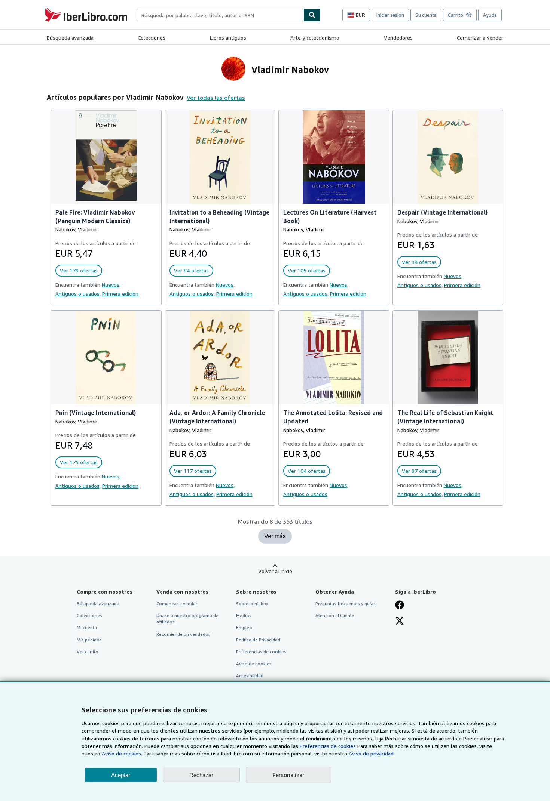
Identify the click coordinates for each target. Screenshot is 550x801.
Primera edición (120, 293)
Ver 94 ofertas (419, 262)
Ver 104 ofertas (307, 471)
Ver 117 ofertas (193, 471)
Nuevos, (111, 284)
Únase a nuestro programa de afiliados (187, 619)
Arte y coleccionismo (314, 37)
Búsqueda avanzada (70, 37)
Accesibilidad (249, 675)
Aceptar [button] (120, 775)
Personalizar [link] (288, 774)
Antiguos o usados (305, 494)
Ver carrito (87, 651)
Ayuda (490, 15)
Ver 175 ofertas (79, 462)
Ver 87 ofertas (419, 471)
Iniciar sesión (390, 15)
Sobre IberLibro (252, 603)
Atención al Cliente (334, 615)
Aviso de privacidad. (372, 753)
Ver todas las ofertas (216, 97)
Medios (243, 615)
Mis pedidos (89, 640)
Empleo (244, 627)
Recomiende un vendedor (183, 634)
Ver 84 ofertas (191, 270)
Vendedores (398, 37)
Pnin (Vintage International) (95, 412)
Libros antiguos (228, 37)
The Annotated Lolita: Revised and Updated (333, 417)
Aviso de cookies (254, 663)
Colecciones (151, 37)
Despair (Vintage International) (442, 212)
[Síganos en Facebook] (399, 605)
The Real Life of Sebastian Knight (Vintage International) (445, 417)
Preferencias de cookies (328, 746)
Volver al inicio (275, 571)
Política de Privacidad (258, 640)
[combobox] (220, 15)
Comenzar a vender (480, 37)
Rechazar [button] (201, 775)
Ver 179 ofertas (79, 270)
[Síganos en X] (399, 621)
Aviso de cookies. (122, 753)
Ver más (275, 536)
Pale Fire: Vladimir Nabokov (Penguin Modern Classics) (95, 217)
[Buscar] (312, 15)
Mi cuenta (87, 627)
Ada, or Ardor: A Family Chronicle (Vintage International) (217, 417)
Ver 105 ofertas (307, 270)
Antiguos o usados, (78, 293)
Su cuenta (426, 15)
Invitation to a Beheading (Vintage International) (219, 217)
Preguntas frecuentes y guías (345, 603)
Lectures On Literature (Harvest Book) (330, 217)
